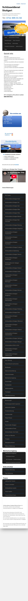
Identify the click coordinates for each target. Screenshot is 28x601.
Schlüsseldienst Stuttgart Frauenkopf (11, 237)
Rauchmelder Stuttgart (10, 425)
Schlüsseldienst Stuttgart (11, 8)
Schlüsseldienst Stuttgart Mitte (12, 209)
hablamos (7, 135)
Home (6, 37)
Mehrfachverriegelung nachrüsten (13, 462)
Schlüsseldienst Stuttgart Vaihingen (13, 338)
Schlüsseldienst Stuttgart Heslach (13, 268)
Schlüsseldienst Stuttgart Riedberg (13, 309)
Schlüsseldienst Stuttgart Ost (12, 202)
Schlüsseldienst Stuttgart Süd (12, 206)
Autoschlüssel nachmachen (12, 363)
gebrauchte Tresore (10, 481)
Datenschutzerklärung (10, 370)
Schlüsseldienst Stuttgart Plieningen (11, 304)
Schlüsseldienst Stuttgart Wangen (13, 341)
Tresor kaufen (8, 491)
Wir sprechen (8, 133)
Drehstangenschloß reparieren (12, 404)
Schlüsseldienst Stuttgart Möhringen (11, 280)
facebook (17, 164)
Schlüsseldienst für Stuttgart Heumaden (12, 263)
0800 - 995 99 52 (8, 119)
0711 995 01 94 (14, 18)
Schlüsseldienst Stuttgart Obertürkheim (11, 299)
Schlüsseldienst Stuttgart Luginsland (11, 275)
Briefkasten (8, 367)
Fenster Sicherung (10, 469)
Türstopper (8, 392)
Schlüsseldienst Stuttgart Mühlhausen (11, 286)
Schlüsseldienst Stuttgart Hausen (13, 254)
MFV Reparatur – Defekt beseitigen (13, 459)
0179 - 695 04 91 (8, 123)
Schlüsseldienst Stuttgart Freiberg (13, 247)
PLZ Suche (8, 195)
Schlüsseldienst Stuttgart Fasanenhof (11, 232)
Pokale (6, 421)
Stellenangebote (9, 388)
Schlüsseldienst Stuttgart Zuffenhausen (11, 354)
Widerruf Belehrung (10, 446)
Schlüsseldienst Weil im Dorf (12, 345)
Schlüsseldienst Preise (10, 428)
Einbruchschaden (9, 374)
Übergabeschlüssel (10, 442)
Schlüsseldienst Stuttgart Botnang (13, 225)
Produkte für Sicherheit (9, 46)
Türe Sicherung (9, 473)
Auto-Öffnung (8, 360)
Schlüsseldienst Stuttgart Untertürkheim (11, 334)
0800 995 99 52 (8, 96)
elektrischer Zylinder (10, 407)
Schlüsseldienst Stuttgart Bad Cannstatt (12, 220)
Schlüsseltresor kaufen (10, 488)
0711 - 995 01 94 (8, 116)
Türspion (7, 439)
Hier (4, 154)
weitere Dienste (19, 46)
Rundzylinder (8, 385)
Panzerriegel (8, 381)
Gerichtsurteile (8, 414)
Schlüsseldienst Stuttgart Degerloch (14, 228)
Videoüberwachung (10, 395)
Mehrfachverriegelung (10, 378)
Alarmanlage (15, 43)
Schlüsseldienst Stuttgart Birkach (13, 216)
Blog (6, 49)
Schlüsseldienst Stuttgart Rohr (12, 312)
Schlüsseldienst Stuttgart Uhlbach (13, 329)
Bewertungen (8, 400)
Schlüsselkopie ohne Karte (11, 432)
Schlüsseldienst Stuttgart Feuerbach (11, 243)
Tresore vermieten (9, 484)
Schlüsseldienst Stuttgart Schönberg (11, 316)
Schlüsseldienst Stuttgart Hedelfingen (11, 258)
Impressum (23, 3)
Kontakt (18, 3)
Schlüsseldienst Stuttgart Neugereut (11, 294)
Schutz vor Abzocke (10, 435)
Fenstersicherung (9, 411)
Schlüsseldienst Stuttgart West (12, 213)
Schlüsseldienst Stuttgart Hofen (13, 271)
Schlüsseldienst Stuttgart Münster (13, 290)
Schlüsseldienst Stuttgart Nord (12, 198)
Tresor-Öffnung (8, 43)
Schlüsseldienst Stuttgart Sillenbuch (14, 321)
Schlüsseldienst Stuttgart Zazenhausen (11, 349)
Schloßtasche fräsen (10, 456)
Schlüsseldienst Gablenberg (12, 250)
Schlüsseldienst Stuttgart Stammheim (11, 325)
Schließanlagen (8, 40)
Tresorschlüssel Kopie (10, 495)
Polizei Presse (8, 417)
